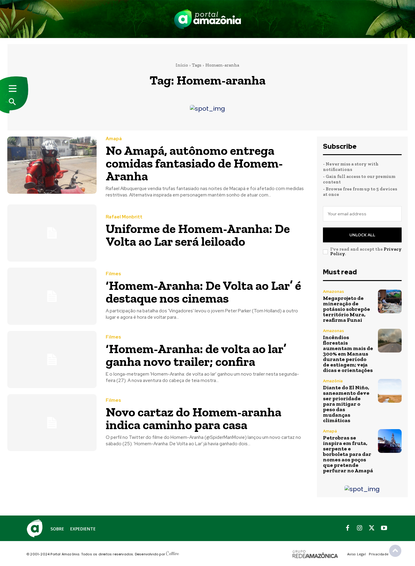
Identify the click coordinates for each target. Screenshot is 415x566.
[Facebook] (347, 528)
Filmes (113, 274)
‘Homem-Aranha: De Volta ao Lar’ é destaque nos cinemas (203, 292)
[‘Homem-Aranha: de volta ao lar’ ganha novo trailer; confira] (52, 359)
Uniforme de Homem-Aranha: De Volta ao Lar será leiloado (198, 235)
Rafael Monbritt (124, 217)
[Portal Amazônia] (207, 19)
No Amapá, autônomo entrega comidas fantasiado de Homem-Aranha (194, 163)
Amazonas (333, 291)
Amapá (114, 139)
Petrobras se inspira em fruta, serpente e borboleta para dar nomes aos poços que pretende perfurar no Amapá (348, 454)
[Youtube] (384, 528)
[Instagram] (359, 528)
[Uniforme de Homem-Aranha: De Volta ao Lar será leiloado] (52, 233)
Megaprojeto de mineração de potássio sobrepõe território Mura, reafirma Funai (346, 309)
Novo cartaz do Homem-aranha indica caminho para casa (193, 418)
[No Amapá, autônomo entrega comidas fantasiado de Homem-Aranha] (52, 165)
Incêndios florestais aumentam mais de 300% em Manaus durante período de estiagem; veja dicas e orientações (348, 353)
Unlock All (362, 235)
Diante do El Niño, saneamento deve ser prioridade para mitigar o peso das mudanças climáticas (346, 404)
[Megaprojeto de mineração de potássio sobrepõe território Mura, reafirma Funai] (390, 301)
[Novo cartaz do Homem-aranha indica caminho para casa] (52, 422)
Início (182, 65)
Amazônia (333, 381)
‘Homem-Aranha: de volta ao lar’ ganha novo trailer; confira (196, 355)
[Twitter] (371, 528)
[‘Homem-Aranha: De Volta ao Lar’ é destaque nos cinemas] (52, 296)
